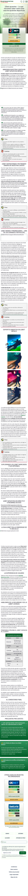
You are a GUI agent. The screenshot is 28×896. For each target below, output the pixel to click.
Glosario (7, 837)
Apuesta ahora (14, 40)
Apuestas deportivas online (6, 1)
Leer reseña (13, 787)
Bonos (7, 833)
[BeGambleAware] (7, 881)
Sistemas (20, 833)
